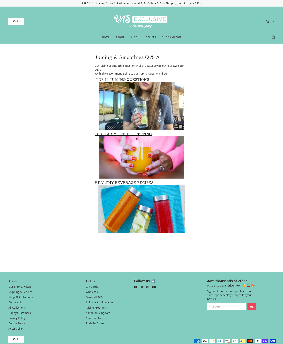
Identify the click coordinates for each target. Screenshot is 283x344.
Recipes (90, 281)
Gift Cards (92, 286)
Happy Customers (20, 313)
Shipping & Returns (20, 292)
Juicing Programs (96, 307)
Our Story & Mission (21, 286)
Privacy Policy (17, 318)
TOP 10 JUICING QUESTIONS (122, 79)
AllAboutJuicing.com (98, 313)
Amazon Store (94, 318)
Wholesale (92, 292)
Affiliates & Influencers (99, 302)
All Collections (17, 307)
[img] (268, 21)
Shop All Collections (21, 297)
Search (13, 281)
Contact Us (15, 302)
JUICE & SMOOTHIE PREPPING (123, 134)
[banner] (141, 21)
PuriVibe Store (95, 323)
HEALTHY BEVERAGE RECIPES (124, 182)
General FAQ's (94, 297)
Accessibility (16, 328)
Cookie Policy (17, 323)
